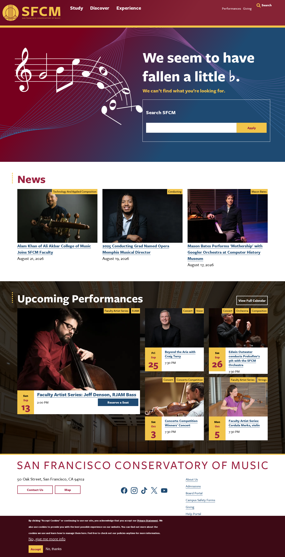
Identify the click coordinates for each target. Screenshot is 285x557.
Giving (247, 8)
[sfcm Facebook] (124, 490)
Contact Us (35, 489)
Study (76, 7)
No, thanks (54, 549)
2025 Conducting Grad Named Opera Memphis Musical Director (135, 249)
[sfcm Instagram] (134, 490)
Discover (99, 7)
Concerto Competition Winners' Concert (181, 422)
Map (67, 489)
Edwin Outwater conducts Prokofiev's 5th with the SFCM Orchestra (244, 358)
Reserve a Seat (118, 402)
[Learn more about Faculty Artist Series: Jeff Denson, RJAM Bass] (78, 349)
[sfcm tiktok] (144, 490)
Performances (231, 8)
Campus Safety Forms (200, 500)
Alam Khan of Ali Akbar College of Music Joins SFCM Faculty (54, 249)
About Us (192, 479)
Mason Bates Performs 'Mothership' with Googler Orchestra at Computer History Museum (225, 252)
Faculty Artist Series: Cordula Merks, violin (244, 422)
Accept (36, 549)
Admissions (193, 486)
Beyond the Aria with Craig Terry (180, 353)
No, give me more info (47, 539)
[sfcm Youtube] (164, 490)
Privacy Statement (147, 520)
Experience (128, 7)
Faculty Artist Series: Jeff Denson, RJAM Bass (86, 394)
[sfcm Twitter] (154, 490)
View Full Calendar (252, 300)
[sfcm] (31, 13)
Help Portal (193, 513)
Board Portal (194, 493)
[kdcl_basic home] (142, 465)
